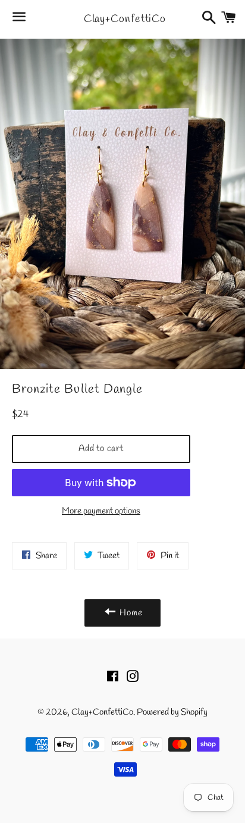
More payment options (101, 511)
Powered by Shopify (172, 712)
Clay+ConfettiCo (123, 19)
